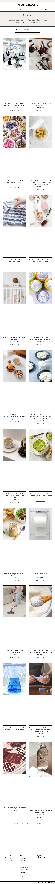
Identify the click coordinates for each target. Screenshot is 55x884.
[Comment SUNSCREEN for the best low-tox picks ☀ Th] (45, 844)
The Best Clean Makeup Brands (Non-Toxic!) (40, 104)
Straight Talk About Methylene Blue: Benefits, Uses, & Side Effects (14, 729)
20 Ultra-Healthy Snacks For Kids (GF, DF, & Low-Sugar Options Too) (14, 415)
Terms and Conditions (26, 863)
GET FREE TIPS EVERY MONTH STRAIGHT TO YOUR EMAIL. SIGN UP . (27, 1)
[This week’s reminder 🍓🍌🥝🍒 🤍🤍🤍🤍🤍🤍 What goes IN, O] (9, 834)
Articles (33, 9)
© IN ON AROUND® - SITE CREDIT (45, 882)
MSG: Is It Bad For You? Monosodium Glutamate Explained (40, 651)
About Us (23, 858)
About (6, 9)
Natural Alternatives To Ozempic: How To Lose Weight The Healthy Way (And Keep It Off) (40, 729)
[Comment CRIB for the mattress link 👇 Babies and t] (27, 834)
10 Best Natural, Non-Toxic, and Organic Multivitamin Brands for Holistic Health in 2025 (40, 182)
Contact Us (23, 860)
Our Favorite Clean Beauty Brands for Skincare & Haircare (40, 261)
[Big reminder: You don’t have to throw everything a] (45, 834)
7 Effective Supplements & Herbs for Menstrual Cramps (15, 181)
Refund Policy (24, 867)
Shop (19, 9)
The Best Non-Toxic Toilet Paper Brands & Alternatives (40, 574)
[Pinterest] (22, 877)
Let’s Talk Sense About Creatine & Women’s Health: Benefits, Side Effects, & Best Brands (40, 416)
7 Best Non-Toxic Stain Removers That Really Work (15, 261)
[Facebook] (20, 877)
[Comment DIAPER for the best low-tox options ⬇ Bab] (9, 844)
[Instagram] (25, 877)
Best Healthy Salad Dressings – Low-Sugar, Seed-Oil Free (14, 574)
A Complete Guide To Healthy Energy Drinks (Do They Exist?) (40, 338)
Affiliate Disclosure (26, 869)
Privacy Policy (24, 865)
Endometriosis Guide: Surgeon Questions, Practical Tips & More (14, 104)
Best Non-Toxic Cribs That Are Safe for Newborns (14, 338)
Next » (41, 823)
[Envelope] (27, 877)
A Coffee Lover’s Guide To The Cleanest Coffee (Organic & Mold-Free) (14, 495)
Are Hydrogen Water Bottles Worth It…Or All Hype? (40, 811)
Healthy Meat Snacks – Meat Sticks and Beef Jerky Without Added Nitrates (14, 808)
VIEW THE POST (14, 110)
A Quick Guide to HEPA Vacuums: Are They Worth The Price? (14, 651)
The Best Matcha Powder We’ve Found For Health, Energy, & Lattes (40, 495)
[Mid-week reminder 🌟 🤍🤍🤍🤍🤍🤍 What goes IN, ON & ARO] (27, 844)
